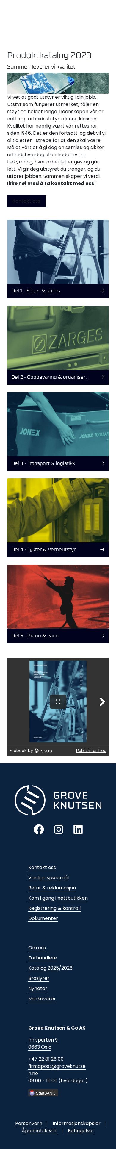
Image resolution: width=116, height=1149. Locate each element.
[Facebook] (39, 829)
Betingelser (81, 1130)
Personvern (28, 1123)
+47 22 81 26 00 (46, 1059)
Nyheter (37, 988)
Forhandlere (42, 957)
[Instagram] (58, 829)
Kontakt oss (26, 201)
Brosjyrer (38, 978)
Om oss (37, 947)
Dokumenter (43, 918)
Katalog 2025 (43, 968)
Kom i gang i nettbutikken (58, 898)
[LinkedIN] (78, 829)
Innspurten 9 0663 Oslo (43, 1043)
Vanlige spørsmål (48, 877)
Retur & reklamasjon (52, 887)
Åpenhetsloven (39, 1130)
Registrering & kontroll (54, 908)
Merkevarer (42, 998)
